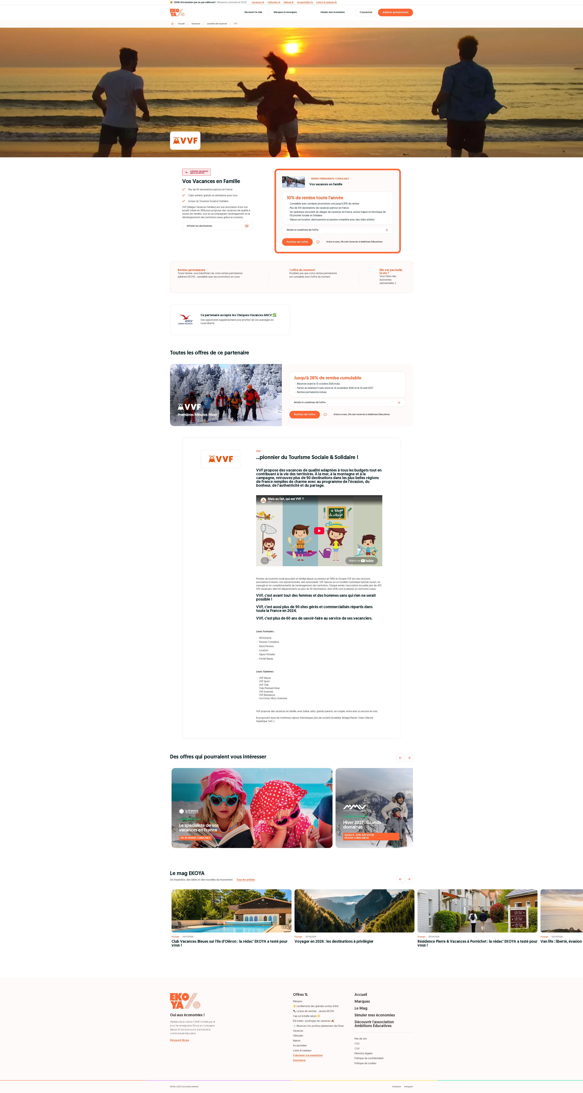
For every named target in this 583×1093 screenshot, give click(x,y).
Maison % (288, 3)
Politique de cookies (365, 1063)
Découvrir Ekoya (179, 1040)
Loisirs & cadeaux (302, 1051)
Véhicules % (274, 3)
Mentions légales (364, 1053)
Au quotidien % (305, 3)
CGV (357, 1049)
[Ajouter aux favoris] (318, 242)
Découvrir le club (253, 12)
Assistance (299, 1060)
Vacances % (258, 3)
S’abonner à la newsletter (308, 1055)
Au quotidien (300, 1046)
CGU (357, 1044)
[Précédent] (400, 758)
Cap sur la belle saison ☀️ (306, 1016)
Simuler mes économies (332, 12)
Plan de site (361, 1039)
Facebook (396, 1087)
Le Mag (361, 1008)
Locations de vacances (217, 24)
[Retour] (172, 23)
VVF (235, 24)
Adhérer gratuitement (395, 12)
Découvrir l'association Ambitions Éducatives (374, 1024)
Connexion (366, 12)
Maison (296, 1041)
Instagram (408, 1087)
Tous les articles (246, 880)
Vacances (196, 24)
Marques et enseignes (285, 12)
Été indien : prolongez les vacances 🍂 (313, 1021)
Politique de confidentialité (369, 1058)
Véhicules (298, 1036)
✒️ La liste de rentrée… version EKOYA (313, 1011)
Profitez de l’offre (297, 242)
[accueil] (177, 12)
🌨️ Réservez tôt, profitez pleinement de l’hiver (318, 1026)
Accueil (181, 24)
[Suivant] (409, 758)
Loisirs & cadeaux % (326, 3)
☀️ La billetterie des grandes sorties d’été (316, 1006)
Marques (297, 1001)
